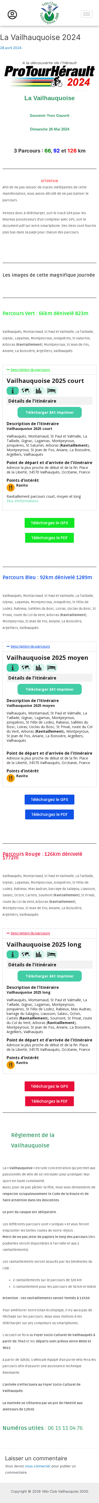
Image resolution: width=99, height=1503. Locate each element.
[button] (49, 370)
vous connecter (38, 1466)
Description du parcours (30, 370)
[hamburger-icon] (86, 14)
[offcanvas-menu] (12, 15)
